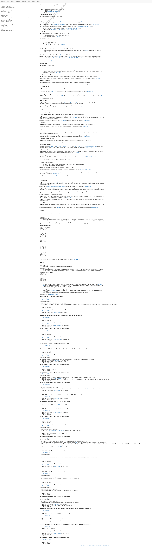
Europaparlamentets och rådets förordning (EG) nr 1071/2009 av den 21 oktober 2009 (65, 57)
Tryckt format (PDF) (46, 299)
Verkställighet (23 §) (4, 26)
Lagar (8, 1)
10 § (41, 82)
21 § (41, 196)
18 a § (41, 156)
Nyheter (38, 1)
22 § (41, 199)
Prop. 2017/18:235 (57, 541)
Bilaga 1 (2, 28)
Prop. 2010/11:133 (57, 458)
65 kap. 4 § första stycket (63, 146)
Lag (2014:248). (77, 259)
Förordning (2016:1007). (54, 294)
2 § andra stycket (53, 91)
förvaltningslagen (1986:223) (60, 24)
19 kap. (54, 445)
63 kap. (50, 146)
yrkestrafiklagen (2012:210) (96, 58)
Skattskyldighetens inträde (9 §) (6, 10)
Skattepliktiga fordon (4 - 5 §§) (6, 6)
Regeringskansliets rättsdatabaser (53, 11)
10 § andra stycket (60, 430)
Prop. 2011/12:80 (57, 466)
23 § (41, 204)
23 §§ (57, 146)
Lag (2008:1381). (83, 21)
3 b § (41, 26)
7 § (70, 146)
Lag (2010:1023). (99, 78)
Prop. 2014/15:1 (57, 504)
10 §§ (52, 186)
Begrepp (33, 1)
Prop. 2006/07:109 (57, 360)
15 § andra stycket (68, 102)
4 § (40, 33)
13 (61, 29)
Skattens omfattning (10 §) (5, 11)
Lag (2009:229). (63, 44)
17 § (41, 146)
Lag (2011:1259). (74, 29)
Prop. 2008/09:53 (57, 412)
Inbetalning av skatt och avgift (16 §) (7, 20)
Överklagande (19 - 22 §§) (5, 25)
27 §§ (53, 24)
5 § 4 (83, 388)
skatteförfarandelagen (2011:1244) (84, 26)
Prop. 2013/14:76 (57, 492)
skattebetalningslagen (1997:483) (62, 445)
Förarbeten (18, 1)
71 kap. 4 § (76, 28)
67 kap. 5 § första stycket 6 (79, 146)
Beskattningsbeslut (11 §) (5, 12)
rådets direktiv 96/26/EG (74, 58)
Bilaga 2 (2, 29)
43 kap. (66, 28)
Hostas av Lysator (105, 545)
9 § (69, 33)
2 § (40, 18)
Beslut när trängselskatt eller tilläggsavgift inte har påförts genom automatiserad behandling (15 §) (17, 17)
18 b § (41, 171)
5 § (40, 38)
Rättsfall (12, 1)
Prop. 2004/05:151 (57, 325)
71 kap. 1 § (68, 29)
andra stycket (58, 56)
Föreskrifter (24, 1)
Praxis (29, 1)
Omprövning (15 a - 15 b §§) (5, 19)
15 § (41, 116)
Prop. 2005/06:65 (57, 339)
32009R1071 (49, 468)
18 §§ (63, 29)
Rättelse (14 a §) (3, 16)
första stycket (62, 54)
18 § (41, 151)
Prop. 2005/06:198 (57, 350)
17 (53, 182)
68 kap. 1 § (55, 29)
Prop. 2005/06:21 (57, 331)
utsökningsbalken (94, 207)
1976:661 (63, 40)
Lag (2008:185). (90, 91)
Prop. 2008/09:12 (57, 390)
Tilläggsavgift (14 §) (4, 15)
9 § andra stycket (54, 290)
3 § (40, 22)
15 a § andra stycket (78, 102)
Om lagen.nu (83, 545)
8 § (40, 65)
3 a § (41, 24)
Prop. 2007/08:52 (57, 378)
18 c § (41, 175)
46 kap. (51, 29)
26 (50, 24)
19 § (41, 182)
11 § (41, 88)
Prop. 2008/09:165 (57, 420)
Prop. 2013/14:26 (57, 480)
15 (50, 182)
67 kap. (48, 186)
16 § (41, 140)
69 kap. (59, 29)
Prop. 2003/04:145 (57, 306)
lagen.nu (3, 1)
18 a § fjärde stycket (64, 182)
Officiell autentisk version (46, 531)
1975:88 (86, 50)
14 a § (41, 110)
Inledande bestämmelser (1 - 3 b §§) (7, 5)
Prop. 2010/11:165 (57, 446)
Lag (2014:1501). (60, 36)
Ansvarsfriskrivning (90, 545)
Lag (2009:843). (69, 197)
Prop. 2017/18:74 (57, 533)
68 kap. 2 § (70, 28)
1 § (40, 16)
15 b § (41, 128)
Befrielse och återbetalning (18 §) (6, 22)
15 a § (41, 124)
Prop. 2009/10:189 (57, 432)
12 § (41, 95)
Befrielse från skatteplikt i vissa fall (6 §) (8, 7)
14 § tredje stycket (91, 156)
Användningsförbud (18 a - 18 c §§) (7, 24)
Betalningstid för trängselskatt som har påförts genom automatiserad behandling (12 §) (15, 13)
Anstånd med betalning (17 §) (6, 21)
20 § (60, 21)
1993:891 (58, 207)
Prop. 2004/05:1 (57, 312)
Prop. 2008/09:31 (57, 404)
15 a (52, 182)
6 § (48, 44)
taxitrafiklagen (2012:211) (50, 60)
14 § (41, 102)
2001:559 (72, 22)
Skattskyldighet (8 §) (4, 8)
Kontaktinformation (98, 545)
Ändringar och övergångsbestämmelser (7, 30)
